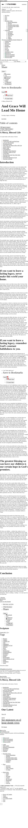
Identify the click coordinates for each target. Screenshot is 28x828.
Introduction (6, 140)
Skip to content (3, 0)
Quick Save (9, 95)
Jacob (4, 648)
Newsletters (6, 748)
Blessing (5, 638)
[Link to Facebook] (10, 54)
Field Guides (6, 745)
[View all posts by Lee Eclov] (6, 669)
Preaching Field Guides (13, 25)
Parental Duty (6, 651)
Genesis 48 (21, 356)
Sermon (3, 65)
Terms (4, 795)
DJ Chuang (4, 727)
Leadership (10, 31)
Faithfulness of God (7, 645)
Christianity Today (9, 52)
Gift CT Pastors (9, 768)
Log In (6, 48)
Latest (4, 744)
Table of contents (6, 127)
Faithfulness (6, 644)
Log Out (7, 49)
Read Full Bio (3, 676)
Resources (5, 750)
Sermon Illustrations (12, 22)
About (7, 773)
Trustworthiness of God (8, 659)
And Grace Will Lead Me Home (11, 141)
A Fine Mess (6, 153)
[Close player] (1, 804)
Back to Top (3, 730)
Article (3, 717)
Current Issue (8, 41)
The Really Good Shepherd (9, 151)
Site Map (8, 776)
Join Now (24, 4)
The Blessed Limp (7, 144)
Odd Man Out (6, 156)
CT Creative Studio (7, 798)
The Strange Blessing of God (10, 157)
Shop (4, 764)
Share (3, 71)
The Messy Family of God (9, 152)
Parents (4, 656)
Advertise (5, 797)
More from (8, 604)
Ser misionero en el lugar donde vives (11, 721)
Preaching (10, 33)
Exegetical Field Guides (13, 26)
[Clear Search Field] (15, 61)
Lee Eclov (3, 118)
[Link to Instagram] (10, 56)
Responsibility (6, 657)
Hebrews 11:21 (3, 353)
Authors (9, 38)
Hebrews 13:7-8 (4, 410)
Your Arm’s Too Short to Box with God (12, 145)
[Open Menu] (2, 4)
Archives (7, 42)
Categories (7, 30)
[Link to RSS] (8, 57)
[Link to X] (8, 53)
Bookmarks (7, 46)
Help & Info (7, 43)
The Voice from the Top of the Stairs (11, 155)
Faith (4, 642)
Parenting (5, 655)
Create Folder (9, 98)
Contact (8, 777)
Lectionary (10, 27)
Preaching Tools (8, 21)
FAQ (7, 775)
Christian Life (6, 641)
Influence (5, 646)
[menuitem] (15, 74)
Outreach (10, 35)
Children (5, 640)
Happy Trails (6, 148)
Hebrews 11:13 (3, 292)
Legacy (4, 649)
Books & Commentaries (8, 747)
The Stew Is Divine (7, 159)
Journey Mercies (7, 146)
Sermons (10, 23)
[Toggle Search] (27, 30)
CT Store (7, 50)
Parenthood (5, 653)
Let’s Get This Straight (8, 142)
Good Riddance (6, 149)
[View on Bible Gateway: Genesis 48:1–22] (8, 632)
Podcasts (5, 751)
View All (3, 714)
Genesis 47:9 (22, 390)
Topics (9, 37)
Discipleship (11, 34)
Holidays (10, 29)
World (4, 660)
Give (6, 17)
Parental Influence (7, 652)
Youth (4, 663)
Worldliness (6, 661)
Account (7, 45)
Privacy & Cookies (7, 794)
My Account (9, 779)
